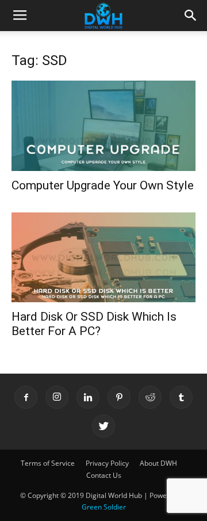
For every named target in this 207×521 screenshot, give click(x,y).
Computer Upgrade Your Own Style (103, 185)
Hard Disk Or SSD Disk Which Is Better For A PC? (94, 324)
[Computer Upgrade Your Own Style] (103, 126)
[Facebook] (25, 397)
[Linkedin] (87, 397)
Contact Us (103, 475)
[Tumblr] (181, 397)
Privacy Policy (107, 463)
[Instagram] (56, 397)
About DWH (158, 463)
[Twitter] (103, 426)
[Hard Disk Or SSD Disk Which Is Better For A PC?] (103, 257)
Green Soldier (104, 507)
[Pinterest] (119, 397)
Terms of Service (48, 463)
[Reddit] (150, 397)
